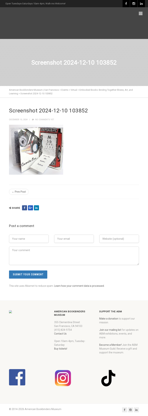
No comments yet (44, 119)
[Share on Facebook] (24, 207)
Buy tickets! (60, 348)
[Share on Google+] (30, 207)
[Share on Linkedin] (36, 207)
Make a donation (108, 318)
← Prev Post (19, 191)
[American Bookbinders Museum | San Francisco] (28, 23)
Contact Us (60, 333)
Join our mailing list (110, 329)
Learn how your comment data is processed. (79, 285)
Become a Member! (110, 344)
